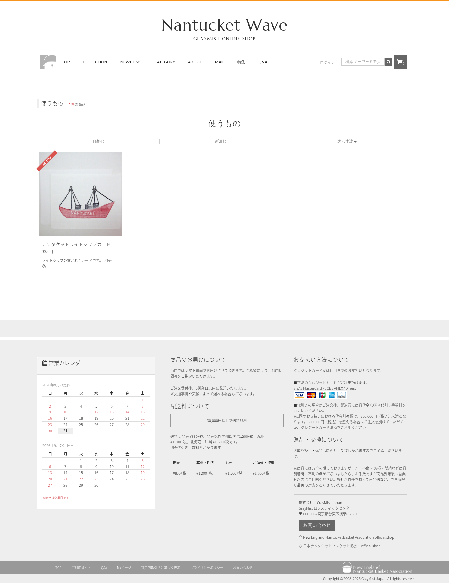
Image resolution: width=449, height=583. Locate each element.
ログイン (327, 62)
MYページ (124, 567)
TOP (66, 61)
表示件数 (345, 141)
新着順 (221, 141)
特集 (241, 61)
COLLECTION (95, 61)
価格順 (99, 141)
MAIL (219, 61)
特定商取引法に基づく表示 (160, 567)
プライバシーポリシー (206, 567)
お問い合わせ (317, 525)
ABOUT (195, 61)
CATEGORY (164, 61)
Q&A (262, 61)
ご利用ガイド (81, 567)
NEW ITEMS (130, 61)
